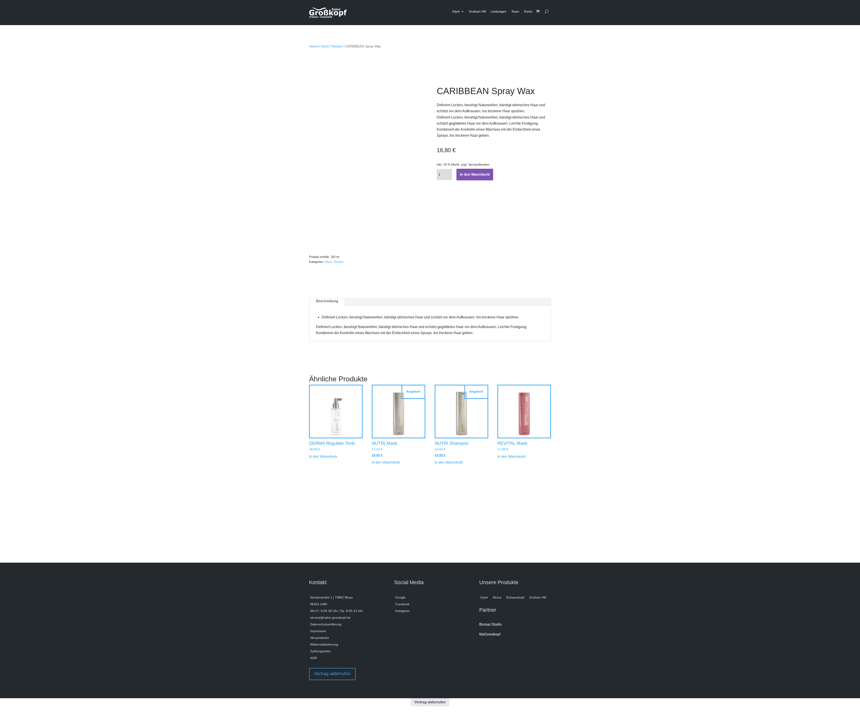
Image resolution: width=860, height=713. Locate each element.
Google (400, 597)
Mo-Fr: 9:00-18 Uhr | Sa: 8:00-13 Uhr (336, 611)
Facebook (402, 604)
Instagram (402, 611)
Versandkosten (478, 164)
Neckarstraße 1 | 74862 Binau (331, 597)
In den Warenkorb (475, 174)
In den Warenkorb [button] (323, 456)
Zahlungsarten (320, 651)
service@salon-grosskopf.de (330, 617)
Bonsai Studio (490, 624)
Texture (336, 46)
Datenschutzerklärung (325, 624)
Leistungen (498, 11)
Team (515, 11)
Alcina (497, 597)
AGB (313, 658)
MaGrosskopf (489, 634)
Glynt (456, 11)
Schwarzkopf (515, 597)
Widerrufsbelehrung (324, 644)
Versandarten (319, 638)
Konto (528, 11)
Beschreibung (327, 301)
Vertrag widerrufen (332, 673)
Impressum (318, 631)
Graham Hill (477, 11)
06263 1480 (318, 604)
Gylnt (484, 597)
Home (313, 46)
